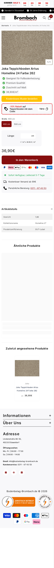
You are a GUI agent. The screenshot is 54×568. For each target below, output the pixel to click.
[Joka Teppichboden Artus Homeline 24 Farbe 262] (27, 368)
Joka (27, 383)
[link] (27, 327)
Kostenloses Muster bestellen (22, 98)
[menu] (3, 18)
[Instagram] (6, 472)
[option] (27, 48)
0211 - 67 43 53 (38, 188)
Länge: (11, 135)
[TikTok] (22, 472)
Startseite (5, 25)
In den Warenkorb (27, 159)
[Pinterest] (14, 472)
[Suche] (44, 18)
